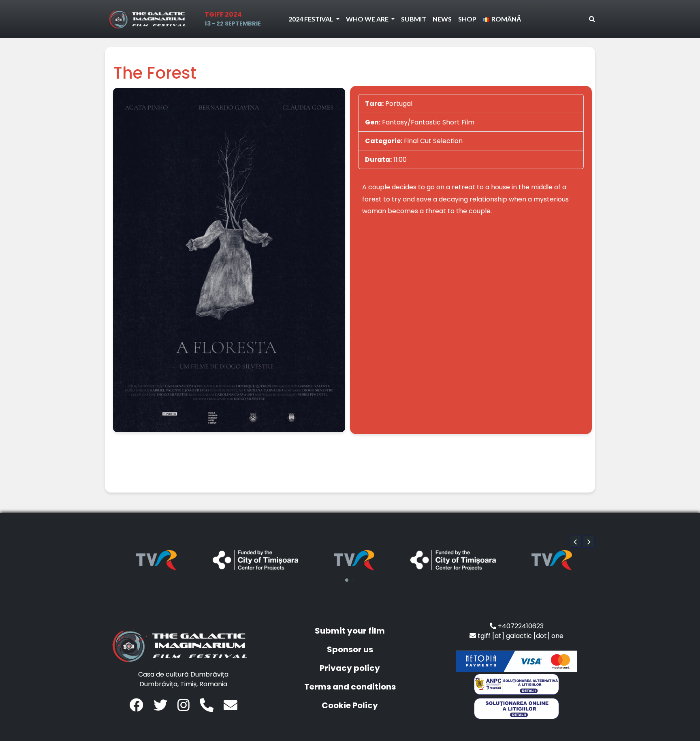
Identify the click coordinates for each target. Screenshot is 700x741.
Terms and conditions (350, 686)
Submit (413, 19)
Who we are (368, 19)
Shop (467, 19)
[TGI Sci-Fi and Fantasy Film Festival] (149, 19)
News (442, 19)
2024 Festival (311, 19)
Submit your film (350, 630)
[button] (576, 541)
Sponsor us (350, 649)
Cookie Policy (350, 705)
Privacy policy (350, 668)
